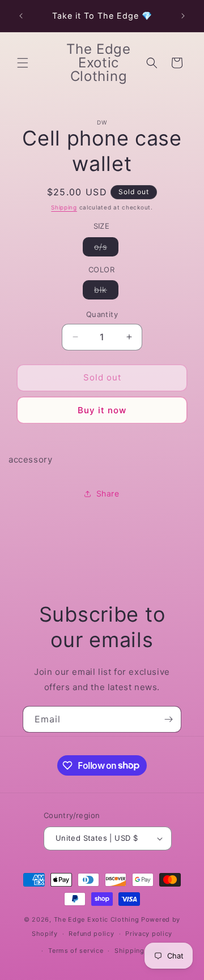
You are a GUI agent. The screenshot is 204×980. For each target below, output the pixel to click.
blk (106, 291)
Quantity (102, 314)
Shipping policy (140, 951)
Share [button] (108, 493)
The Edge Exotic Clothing (98, 919)
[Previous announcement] (20, 15)
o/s (106, 248)
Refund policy (91, 934)
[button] (22, 62)
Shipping (64, 207)
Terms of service (75, 951)
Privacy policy (148, 934)
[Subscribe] (168, 719)
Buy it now (102, 410)
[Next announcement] (183, 15)
